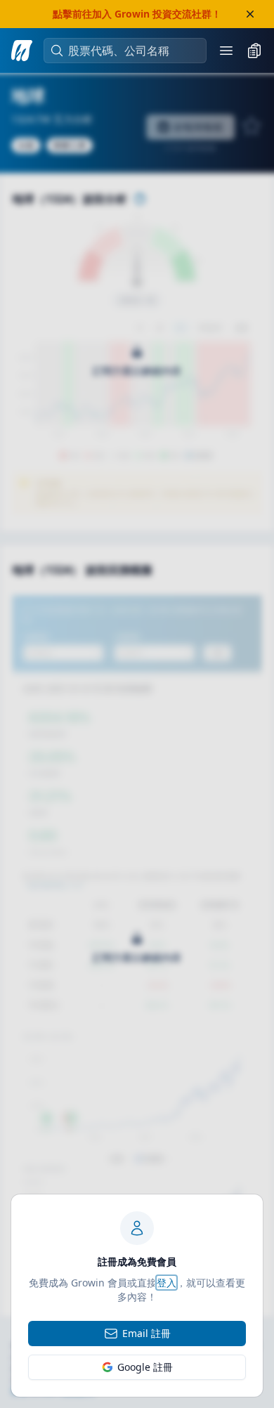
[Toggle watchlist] (254, 50)
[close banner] (250, 14)
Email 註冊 (146, 1333)
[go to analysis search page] (21, 50)
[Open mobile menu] (226, 50)
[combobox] (132, 50)
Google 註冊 (145, 1367)
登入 (166, 1282)
